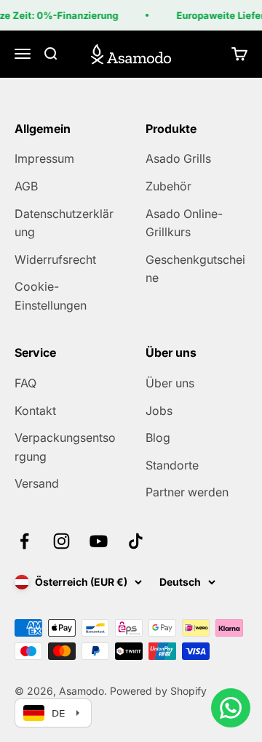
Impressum (44, 158)
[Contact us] (230, 707)
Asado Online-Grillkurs (184, 223)
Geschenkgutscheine (195, 269)
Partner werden (187, 492)
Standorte (172, 465)
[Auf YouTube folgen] (98, 541)
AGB (26, 186)
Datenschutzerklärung (64, 223)
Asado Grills (178, 158)
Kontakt (35, 410)
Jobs (159, 410)
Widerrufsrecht (55, 259)
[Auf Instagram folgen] (61, 541)
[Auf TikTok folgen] (136, 541)
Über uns (170, 383)
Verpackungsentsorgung (65, 447)
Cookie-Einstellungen (51, 295)
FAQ (25, 383)
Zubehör (168, 186)
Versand (37, 483)
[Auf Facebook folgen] (24, 541)
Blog (158, 437)
